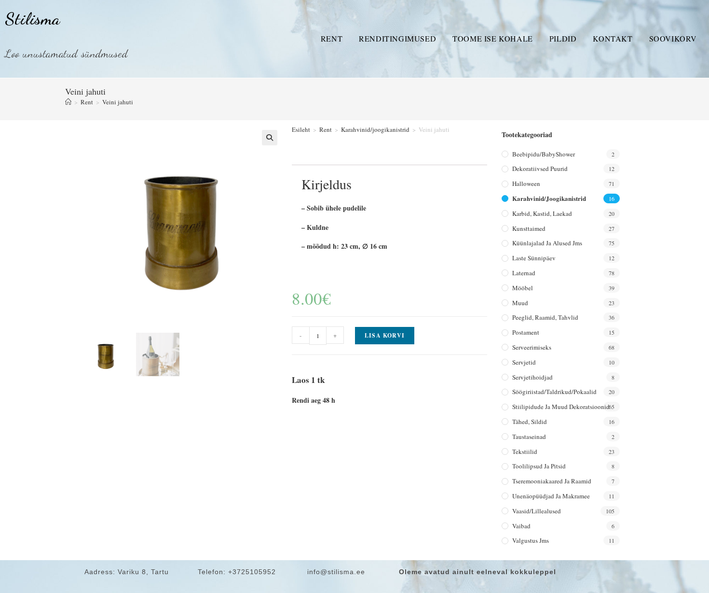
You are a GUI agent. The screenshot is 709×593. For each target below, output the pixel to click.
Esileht (301, 129)
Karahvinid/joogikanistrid (375, 129)
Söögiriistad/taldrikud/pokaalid (554, 391)
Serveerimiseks (531, 347)
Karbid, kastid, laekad (542, 213)
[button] (269, 137)
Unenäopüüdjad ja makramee (551, 496)
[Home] (68, 102)
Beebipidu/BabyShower (543, 154)
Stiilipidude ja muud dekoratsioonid (561, 406)
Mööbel (522, 287)
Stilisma (32, 19)
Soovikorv (673, 38)
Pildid (563, 38)
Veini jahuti (117, 102)
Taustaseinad (529, 436)
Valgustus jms (530, 540)
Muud (520, 302)
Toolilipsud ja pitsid (539, 466)
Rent (331, 38)
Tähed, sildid (529, 421)
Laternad (523, 272)
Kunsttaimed (528, 228)
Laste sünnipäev (534, 258)
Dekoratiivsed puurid (540, 168)
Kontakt (612, 38)
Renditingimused (397, 38)
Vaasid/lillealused (536, 511)
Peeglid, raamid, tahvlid (545, 317)
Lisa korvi (385, 335)
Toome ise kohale (492, 38)
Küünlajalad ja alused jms (547, 243)
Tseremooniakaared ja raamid (551, 481)
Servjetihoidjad (532, 377)
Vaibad (521, 526)
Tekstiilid (524, 451)
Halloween (526, 183)
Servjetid (524, 362)
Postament (525, 332)
